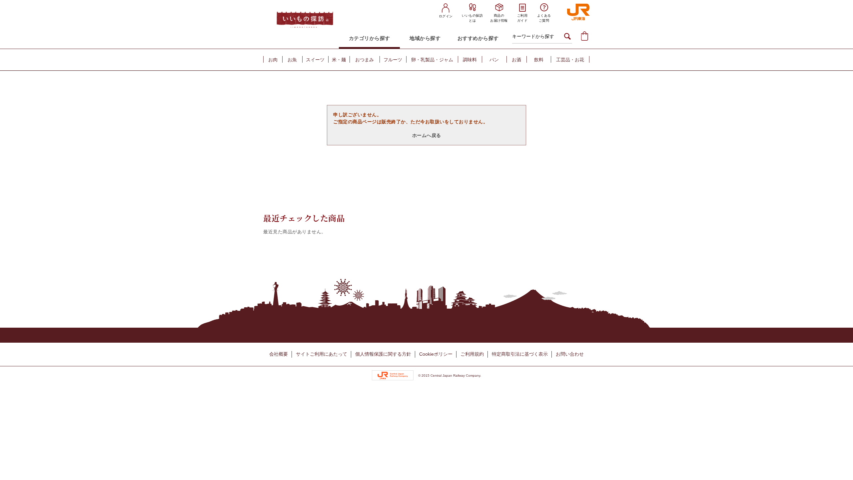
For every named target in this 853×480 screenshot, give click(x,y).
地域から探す (425, 38)
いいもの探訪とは (472, 18)
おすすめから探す (478, 38)
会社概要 (278, 354)
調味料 (470, 59)
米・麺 (339, 59)
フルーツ (393, 59)
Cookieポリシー (435, 354)
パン (494, 59)
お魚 (292, 59)
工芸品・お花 (570, 59)
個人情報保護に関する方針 (383, 354)
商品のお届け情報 (499, 18)
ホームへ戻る (426, 135)
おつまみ (364, 59)
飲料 (538, 59)
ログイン (446, 16)
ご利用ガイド (522, 18)
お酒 (516, 59)
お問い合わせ (570, 354)
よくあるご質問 (544, 18)
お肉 (273, 59)
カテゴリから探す (369, 38)
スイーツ (315, 59)
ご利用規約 (472, 354)
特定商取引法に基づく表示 (520, 354)
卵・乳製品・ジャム (432, 59)
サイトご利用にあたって (321, 354)
